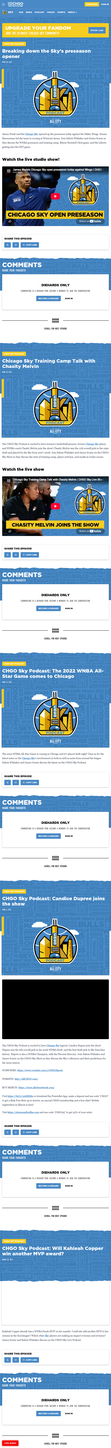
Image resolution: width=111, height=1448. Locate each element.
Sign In (105, 4)
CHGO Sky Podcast (14, 44)
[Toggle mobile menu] (3, 4)
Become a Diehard (48, 298)
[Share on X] (7, 245)
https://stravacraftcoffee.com (23, 1112)
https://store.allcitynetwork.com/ (36, 1087)
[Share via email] (15, 245)
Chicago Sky (31, 134)
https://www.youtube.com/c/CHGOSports (40, 1070)
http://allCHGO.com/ (26, 1078)
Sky (47, 1335)
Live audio (10, 1443)
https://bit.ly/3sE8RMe (20, 1096)
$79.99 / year (97, 30)
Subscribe (91, 4)
